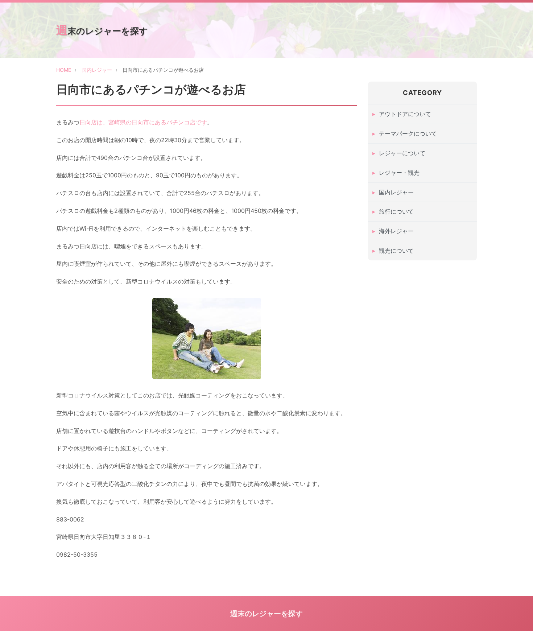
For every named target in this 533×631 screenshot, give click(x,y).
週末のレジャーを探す (102, 30)
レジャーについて (402, 153)
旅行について (396, 211)
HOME (63, 70)
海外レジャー (396, 231)
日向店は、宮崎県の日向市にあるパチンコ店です (143, 122)
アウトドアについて (405, 114)
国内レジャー (97, 70)
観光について (396, 250)
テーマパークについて (408, 133)
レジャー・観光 (399, 172)
